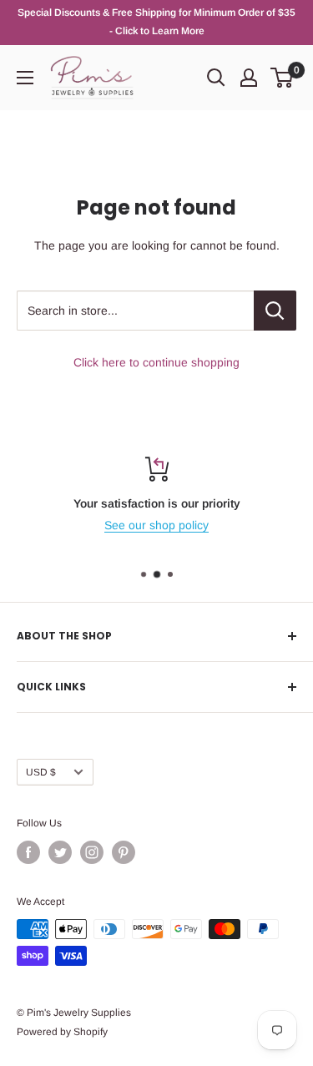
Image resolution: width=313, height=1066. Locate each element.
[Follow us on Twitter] (60, 852)
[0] (282, 78)
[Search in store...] (275, 310)
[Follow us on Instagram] (91, 852)
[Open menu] (25, 77)
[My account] (248, 77)
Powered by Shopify (62, 1032)
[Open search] (216, 77)
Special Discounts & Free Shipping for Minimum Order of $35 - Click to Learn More (156, 22)
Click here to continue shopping (156, 362)
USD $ (41, 772)
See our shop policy (156, 525)
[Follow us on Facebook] (28, 852)
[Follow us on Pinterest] (123, 852)
